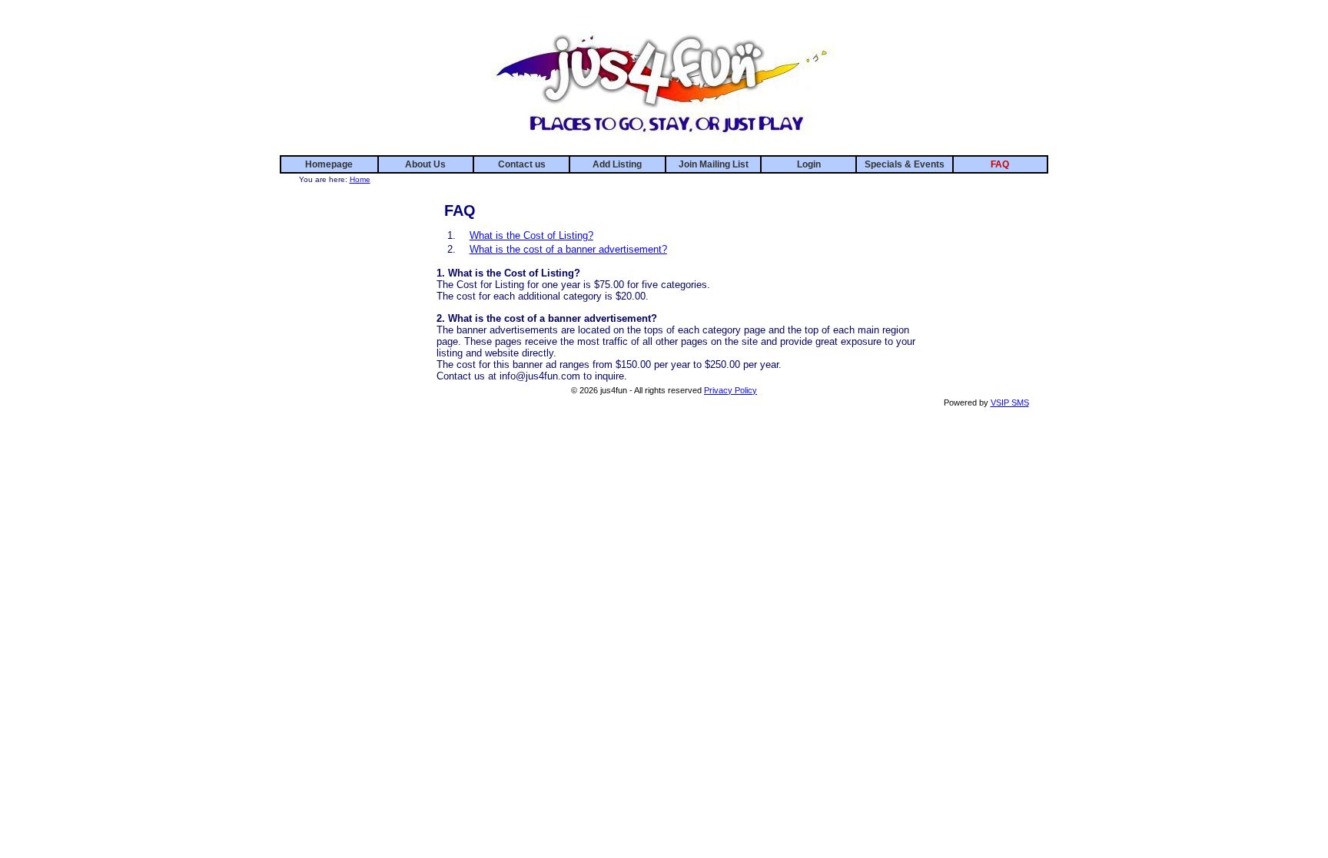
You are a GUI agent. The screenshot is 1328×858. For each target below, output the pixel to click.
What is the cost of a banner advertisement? (568, 249)
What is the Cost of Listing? (531, 235)
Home (360, 179)
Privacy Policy (730, 390)
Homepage (329, 164)
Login (809, 164)
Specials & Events (905, 164)
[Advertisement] (984, 221)
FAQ (1000, 164)
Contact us (522, 164)
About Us (425, 164)
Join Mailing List (714, 164)
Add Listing (617, 164)
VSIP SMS (1010, 402)
